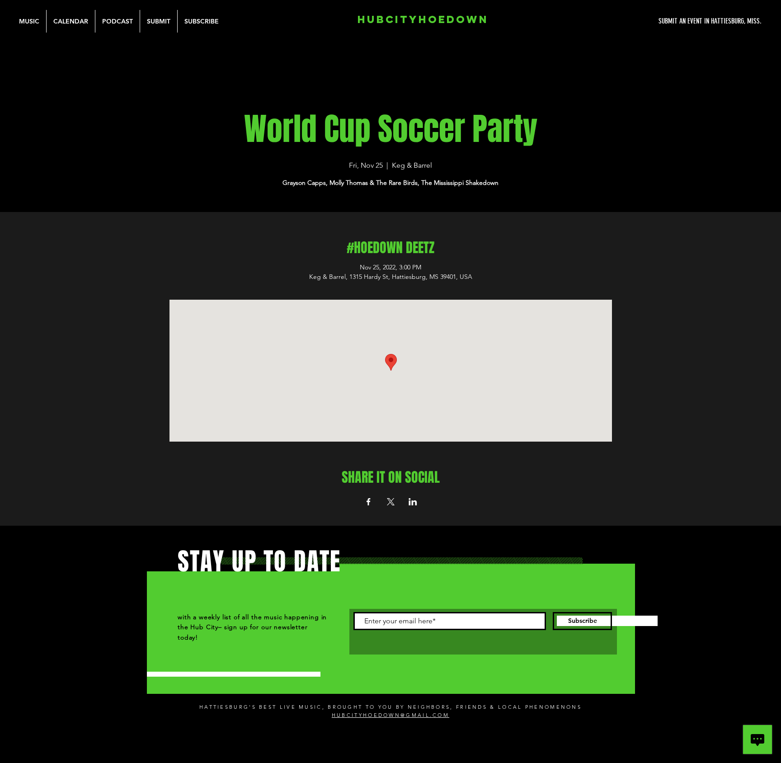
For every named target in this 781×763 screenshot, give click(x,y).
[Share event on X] (390, 501)
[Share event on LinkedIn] (413, 501)
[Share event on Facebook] (368, 501)
